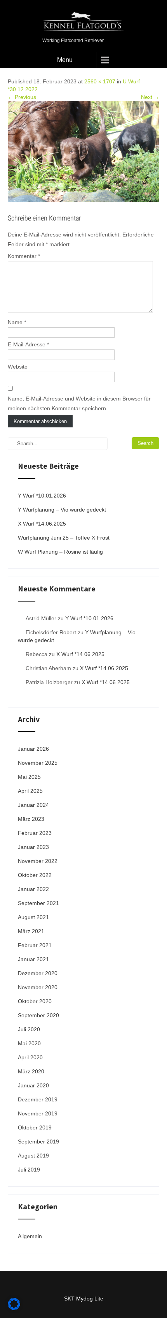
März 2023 (31, 819)
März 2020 (31, 1071)
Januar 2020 (33, 1085)
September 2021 (38, 903)
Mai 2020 (29, 1043)
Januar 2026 (33, 749)
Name (17, 322)
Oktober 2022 (35, 875)
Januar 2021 (33, 959)
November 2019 (37, 1113)
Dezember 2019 (37, 1099)
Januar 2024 (33, 805)
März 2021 (31, 931)
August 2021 (33, 917)
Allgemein (30, 1236)
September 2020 (38, 1015)
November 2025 (37, 763)
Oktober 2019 (35, 1127)
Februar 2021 (35, 945)
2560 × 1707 (99, 81)
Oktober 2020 (35, 1001)
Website (18, 366)
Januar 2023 (33, 847)
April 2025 (30, 791)
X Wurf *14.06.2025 (42, 523)
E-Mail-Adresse (28, 344)
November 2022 (37, 861)
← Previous (22, 97)
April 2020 (30, 1057)
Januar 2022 (33, 889)
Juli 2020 (29, 1029)
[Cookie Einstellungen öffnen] (14, 1308)
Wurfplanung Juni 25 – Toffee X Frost (64, 538)
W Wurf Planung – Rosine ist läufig (60, 552)
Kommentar (24, 256)
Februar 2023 (35, 833)
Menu (65, 59)
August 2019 (33, 1155)
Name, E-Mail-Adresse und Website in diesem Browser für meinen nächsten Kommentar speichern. (79, 403)
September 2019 (38, 1141)
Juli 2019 (29, 1169)
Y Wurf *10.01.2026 (42, 495)
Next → (150, 97)
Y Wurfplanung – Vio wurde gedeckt (62, 509)
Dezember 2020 (37, 973)
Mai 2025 (29, 777)
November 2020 (37, 987)
